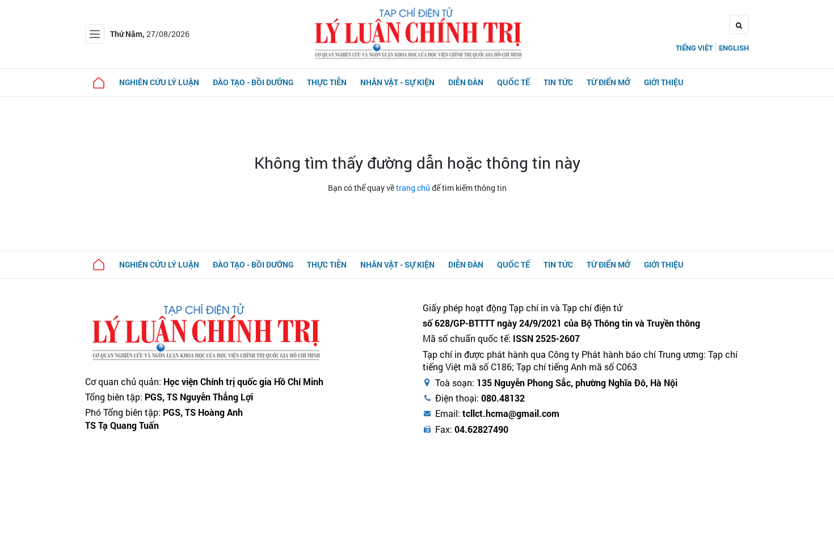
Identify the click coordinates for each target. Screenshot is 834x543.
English (734, 48)
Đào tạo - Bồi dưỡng (253, 82)
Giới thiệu (664, 82)
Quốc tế (513, 82)
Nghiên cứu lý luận (159, 82)
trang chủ (413, 187)
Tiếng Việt (694, 48)
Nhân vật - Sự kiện (397, 82)
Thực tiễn (327, 82)
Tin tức (558, 82)
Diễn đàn (465, 82)
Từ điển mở (608, 82)
